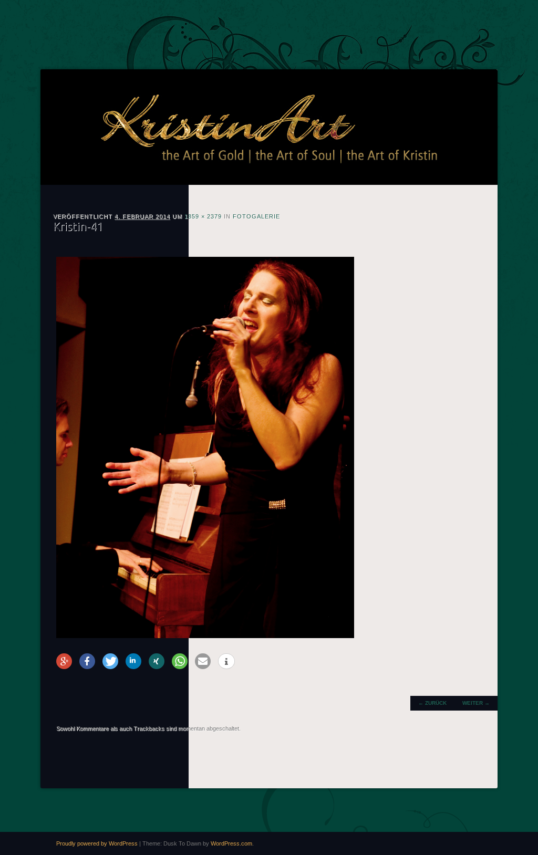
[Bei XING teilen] (156, 661)
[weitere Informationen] (226, 662)
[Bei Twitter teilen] (110, 661)
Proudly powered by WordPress (97, 843)
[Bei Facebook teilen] (87, 661)
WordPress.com (231, 843)
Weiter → (476, 703)
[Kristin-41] (205, 636)
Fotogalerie (256, 216)
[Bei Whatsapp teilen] (180, 661)
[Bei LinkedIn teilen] (133, 661)
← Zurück (432, 703)
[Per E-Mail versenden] (203, 661)
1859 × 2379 (203, 216)
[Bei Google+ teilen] (64, 661)
